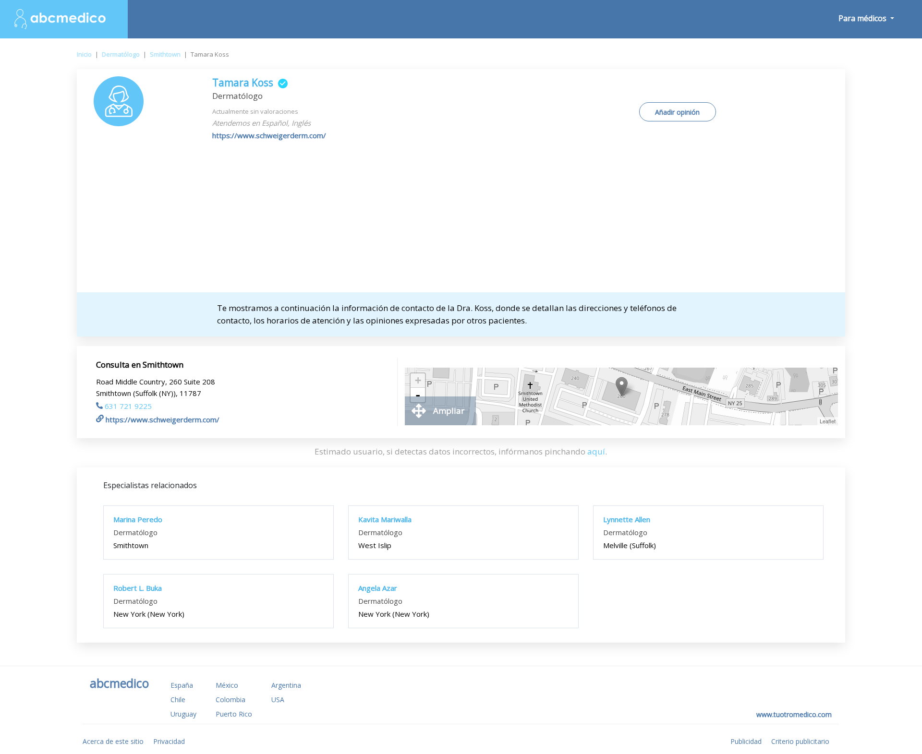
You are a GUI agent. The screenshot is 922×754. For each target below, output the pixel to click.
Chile (177, 699)
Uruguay (183, 713)
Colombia (230, 699)
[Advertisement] (461, 220)
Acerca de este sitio (113, 741)
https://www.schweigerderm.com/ (269, 135)
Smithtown (165, 54)
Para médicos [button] (863, 18)
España (181, 685)
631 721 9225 (128, 406)
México (227, 685)
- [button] (417, 395)
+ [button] (418, 380)
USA (277, 699)
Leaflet (828, 421)
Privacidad (169, 741)
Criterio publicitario (800, 741)
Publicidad (746, 741)
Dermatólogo (121, 54)
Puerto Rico (234, 713)
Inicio (84, 54)
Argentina (286, 685)
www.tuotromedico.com (794, 714)
